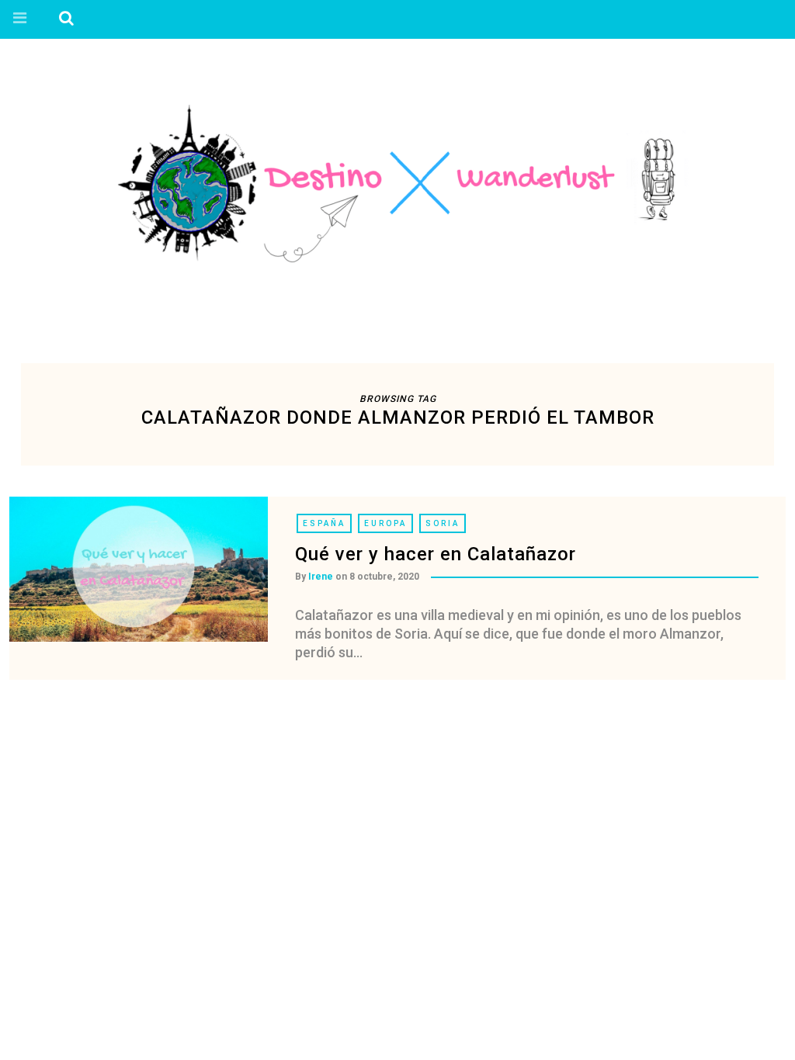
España (324, 523)
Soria (442, 523)
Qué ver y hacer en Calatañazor (435, 554)
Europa (385, 523)
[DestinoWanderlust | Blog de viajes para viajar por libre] (397, 183)
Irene (320, 576)
